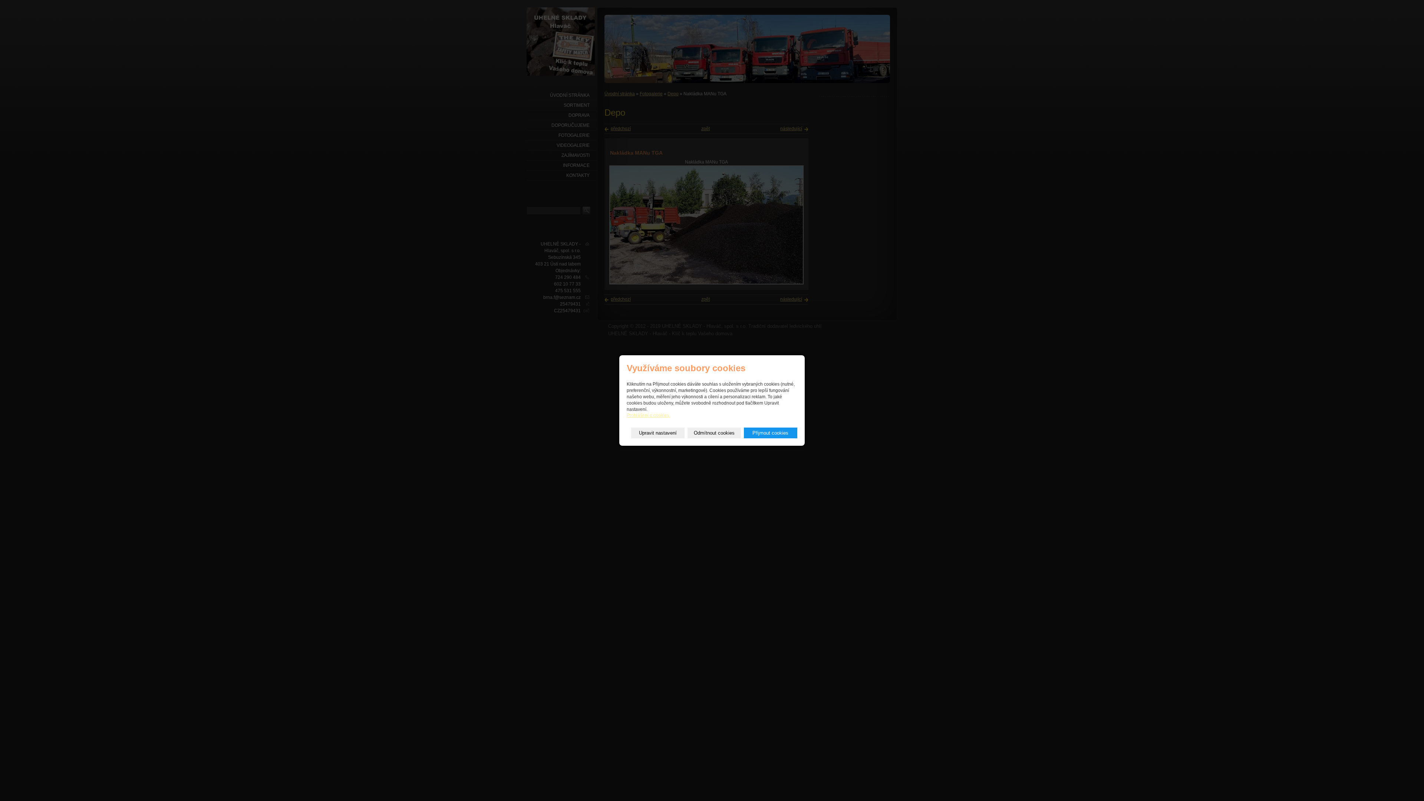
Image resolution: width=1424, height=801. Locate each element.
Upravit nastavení (658, 433)
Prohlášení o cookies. (648, 415)
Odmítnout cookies (714, 433)
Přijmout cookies (770, 433)
